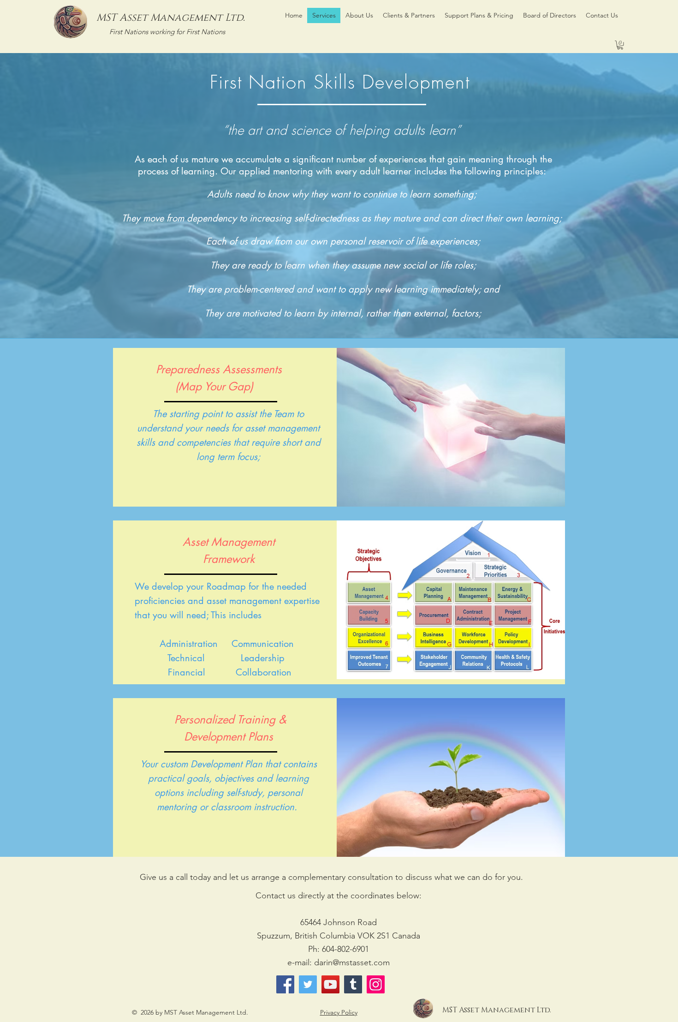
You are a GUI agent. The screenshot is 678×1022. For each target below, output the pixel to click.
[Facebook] (285, 984)
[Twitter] (308, 984)
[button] (620, 45)
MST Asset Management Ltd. (170, 17)
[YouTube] (330, 984)
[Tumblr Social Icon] (353, 984)
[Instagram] (376, 984)
